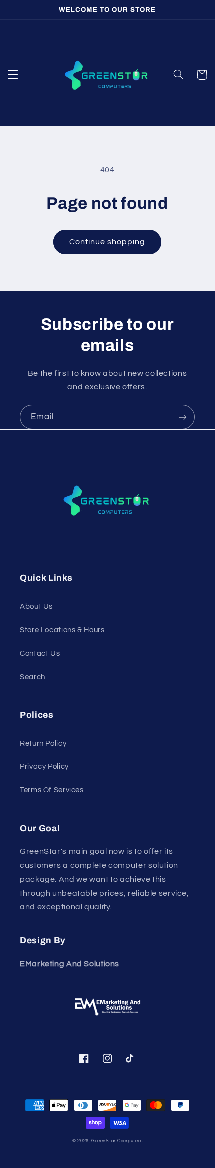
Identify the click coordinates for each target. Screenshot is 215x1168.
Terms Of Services (52, 790)
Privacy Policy (44, 766)
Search (33, 677)
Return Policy (43, 743)
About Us (36, 606)
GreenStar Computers (117, 1141)
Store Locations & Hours (62, 630)
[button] (13, 74)
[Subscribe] (183, 417)
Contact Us (40, 653)
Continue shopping (108, 242)
